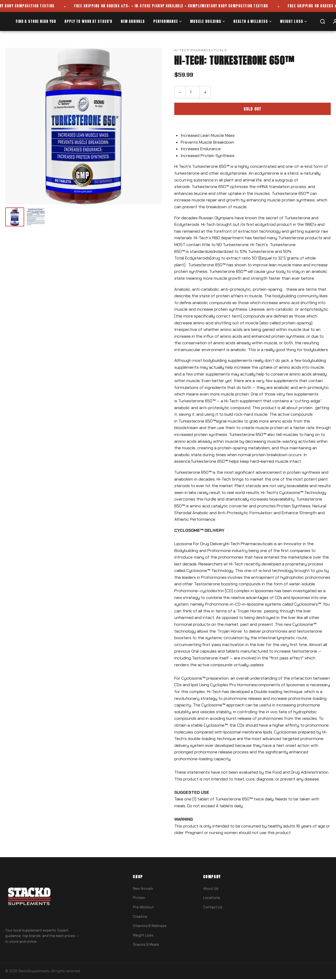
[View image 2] (35, 216)
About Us (210, 888)
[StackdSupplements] (28, 897)
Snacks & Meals (146, 944)
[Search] (322, 21)
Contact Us (212, 907)
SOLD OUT (253, 109)
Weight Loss (291, 21)
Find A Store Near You (36, 21)
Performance (165, 21)
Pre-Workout (143, 907)
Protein (139, 897)
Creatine (140, 916)
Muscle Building (205, 21)
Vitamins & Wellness (149, 926)
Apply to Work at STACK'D (88, 21)
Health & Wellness (250, 21)
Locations (211, 897)
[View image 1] (14, 216)
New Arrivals (133, 21)
